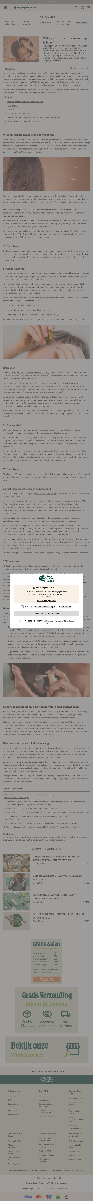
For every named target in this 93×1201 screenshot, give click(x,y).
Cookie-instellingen (45, 606)
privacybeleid (64, 606)
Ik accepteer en (48, 606)
